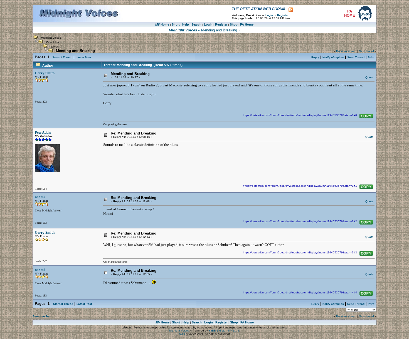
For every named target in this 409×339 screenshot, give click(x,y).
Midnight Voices (51, 37)
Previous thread (346, 51)
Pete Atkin (52, 42)
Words (55, 46)
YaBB (182, 333)
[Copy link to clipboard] (366, 116)
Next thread (366, 51)
